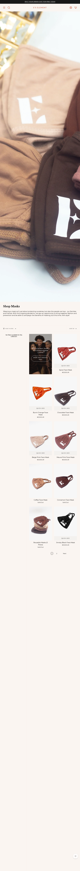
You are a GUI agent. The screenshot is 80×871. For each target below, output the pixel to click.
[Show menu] (4, 7)
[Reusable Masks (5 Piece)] (40, 523)
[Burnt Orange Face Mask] (40, 393)
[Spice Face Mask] (65, 351)
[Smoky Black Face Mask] (65, 523)
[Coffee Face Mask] (40, 481)
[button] (8, 7)
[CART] (75, 7)
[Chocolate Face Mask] (65, 393)
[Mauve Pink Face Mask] (65, 438)
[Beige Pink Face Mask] (40, 438)
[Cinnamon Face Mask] (65, 481)
